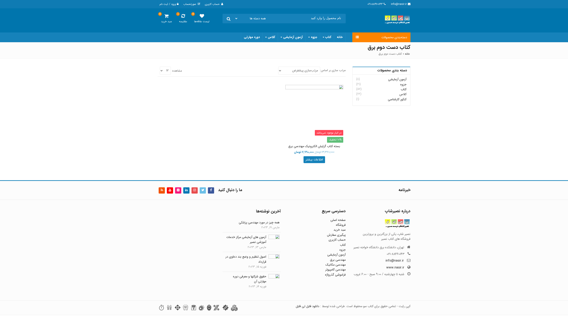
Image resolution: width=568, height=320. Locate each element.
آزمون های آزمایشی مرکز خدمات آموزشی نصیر (246, 239)
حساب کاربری (337, 239)
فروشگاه (341, 224)
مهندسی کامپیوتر (335, 269)
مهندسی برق (338, 259)
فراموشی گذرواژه (335, 274)
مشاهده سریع (312, 146)
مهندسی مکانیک (335, 264)
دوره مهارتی (252, 37)
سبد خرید (339, 229)
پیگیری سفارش (336, 234)
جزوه (314, 37)
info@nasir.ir (395, 260)
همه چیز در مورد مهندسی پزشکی (259, 222)
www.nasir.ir (395, 267)
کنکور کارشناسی (397, 99)
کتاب (328, 37)
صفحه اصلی (338, 220)
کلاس (271, 37)
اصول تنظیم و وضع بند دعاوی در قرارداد (245, 259)
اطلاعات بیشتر (314, 159)
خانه (340, 37)
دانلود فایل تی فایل (307, 306)
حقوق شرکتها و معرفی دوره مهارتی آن (249, 279)
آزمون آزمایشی (293, 37)
